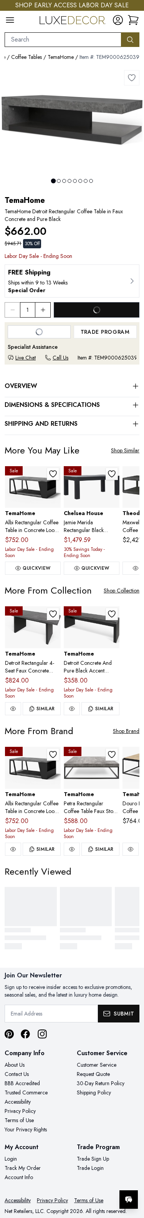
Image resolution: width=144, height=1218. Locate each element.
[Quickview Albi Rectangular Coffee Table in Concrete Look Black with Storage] (13, 849)
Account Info (19, 1177)
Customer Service (96, 1065)
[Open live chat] (128, 1199)
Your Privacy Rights (26, 1129)
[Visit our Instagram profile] (42, 1034)
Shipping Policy (94, 1092)
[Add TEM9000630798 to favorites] (53, 474)
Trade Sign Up (93, 1159)
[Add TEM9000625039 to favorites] (131, 77)
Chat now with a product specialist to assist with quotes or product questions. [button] (85, 1179)
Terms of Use (19, 1120)
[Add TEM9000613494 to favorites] (53, 614)
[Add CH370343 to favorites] (112, 474)
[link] (133, 20)
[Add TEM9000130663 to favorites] (112, 614)
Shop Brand (126, 731)
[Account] (118, 20)
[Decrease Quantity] (12, 310)
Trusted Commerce (26, 1092)
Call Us (60, 357)
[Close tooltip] (132, 1176)
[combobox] (63, 40)
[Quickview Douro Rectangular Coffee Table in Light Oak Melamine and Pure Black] (130, 849)
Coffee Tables (26, 57)
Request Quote (93, 1074)
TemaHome (61, 57)
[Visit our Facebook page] (25, 1034)
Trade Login (90, 1168)
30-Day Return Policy (100, 1083)
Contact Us (17, 1074)
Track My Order (23, 1168)
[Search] (130, 39)
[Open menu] (10, 20)
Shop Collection (121, 590)
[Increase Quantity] (43, 310)
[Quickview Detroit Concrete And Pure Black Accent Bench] (72, 708)
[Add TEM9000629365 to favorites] (112, 754)
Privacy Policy (20, 1111)
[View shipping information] (72, 281)
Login (11, 1159)
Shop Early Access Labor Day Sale (72, 5)
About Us (15, 1065)
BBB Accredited (22, 1083)
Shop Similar (125, 450)
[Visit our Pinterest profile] (9, 1034)
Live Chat (25, 357)
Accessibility (18, 1102)
